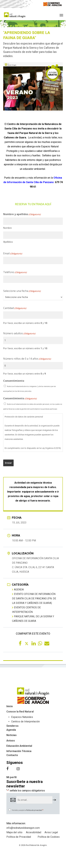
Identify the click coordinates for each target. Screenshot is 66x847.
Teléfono (15, 272)
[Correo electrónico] (45, 643)
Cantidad (14, 308)
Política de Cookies (49, 836)
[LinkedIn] (33, 643)
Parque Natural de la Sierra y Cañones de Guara (33, 618)
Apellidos (8, 241)
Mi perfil (11, 777)
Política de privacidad (34, 810)
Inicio (9, 706)
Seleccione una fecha (22, 291)
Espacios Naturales (22, 717)
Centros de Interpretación (25, 721)
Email (12, 253)
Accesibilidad (33, 832)
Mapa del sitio (14, 832)
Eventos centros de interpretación (26, 609)
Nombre (7, 227)
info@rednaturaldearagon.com (23, 827)
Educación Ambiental (19, 745)
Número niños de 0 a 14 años (27, 358)
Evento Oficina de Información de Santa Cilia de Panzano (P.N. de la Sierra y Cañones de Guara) (34, 598)
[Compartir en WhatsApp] (39, 643)
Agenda (19, 589)
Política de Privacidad (18, 836)
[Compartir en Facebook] (20, 643)
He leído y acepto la (27, 810)
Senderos (12, 725)
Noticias (11, 735)
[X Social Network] (26, 643)
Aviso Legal (51, 832)
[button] (61, 15)
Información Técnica (18, 751)
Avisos (10, 740)
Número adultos (19, 333)
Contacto (12, 755)
